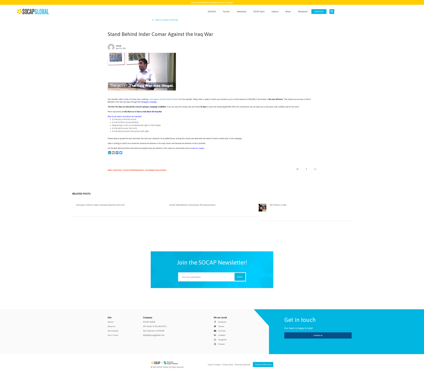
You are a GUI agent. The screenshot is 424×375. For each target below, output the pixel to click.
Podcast (221, 344)
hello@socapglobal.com (154, 335)
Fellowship (241, 11)
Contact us (317, 335)
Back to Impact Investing (166, 20)
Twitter (221, 326)
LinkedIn (221, 335)
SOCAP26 (212, 11)
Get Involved (113, 331)
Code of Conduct (214, 365)
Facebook (222, 322)
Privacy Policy (227, 365)
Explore (275, 11)
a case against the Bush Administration (163, 99)
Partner (226, 11)
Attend (110, 322)
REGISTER (319, 11)
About (288, 11)
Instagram (222, 340)
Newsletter (303, 11)
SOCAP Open (259, 11)
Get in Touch (113, 335)
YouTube (221, 331)
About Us (111, 326)
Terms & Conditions (242, 365)
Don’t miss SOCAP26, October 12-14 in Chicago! (212, 2)
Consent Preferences (263, 364)
